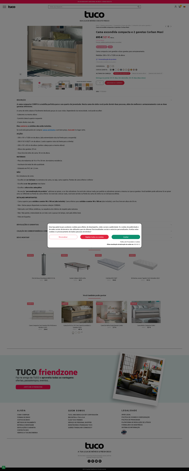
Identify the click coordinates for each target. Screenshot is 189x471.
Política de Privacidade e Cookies (130, 242)
